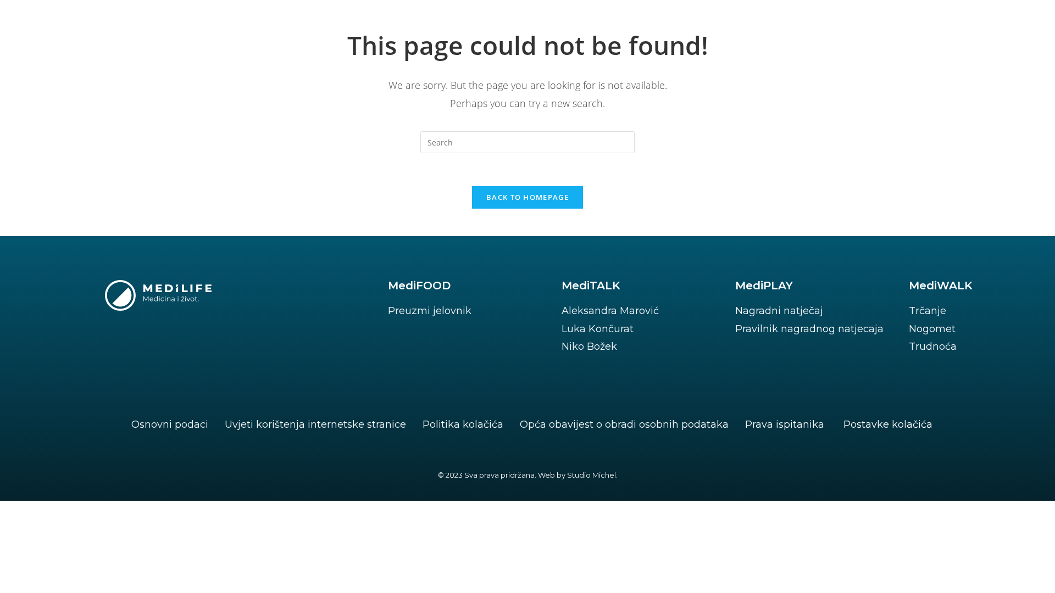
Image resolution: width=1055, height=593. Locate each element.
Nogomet (932, 329)
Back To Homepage (527, 197)
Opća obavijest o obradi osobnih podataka (624, 424)
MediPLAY (764, 285)
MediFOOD (419, 285)
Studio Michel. (592, 475)
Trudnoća (933, 346)
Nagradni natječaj (779, 311)
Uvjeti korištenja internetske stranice (315, 424)
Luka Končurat (598, 329)
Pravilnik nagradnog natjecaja (809, 329)
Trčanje (927, 311)
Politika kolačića (463, 424)
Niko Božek (589, 346)
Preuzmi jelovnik (429, 311)
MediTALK (591, 285)
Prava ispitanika (784, 424)
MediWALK (941, 285)
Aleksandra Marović (610, 311)
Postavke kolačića (887, 424)
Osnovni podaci (169, 424)
